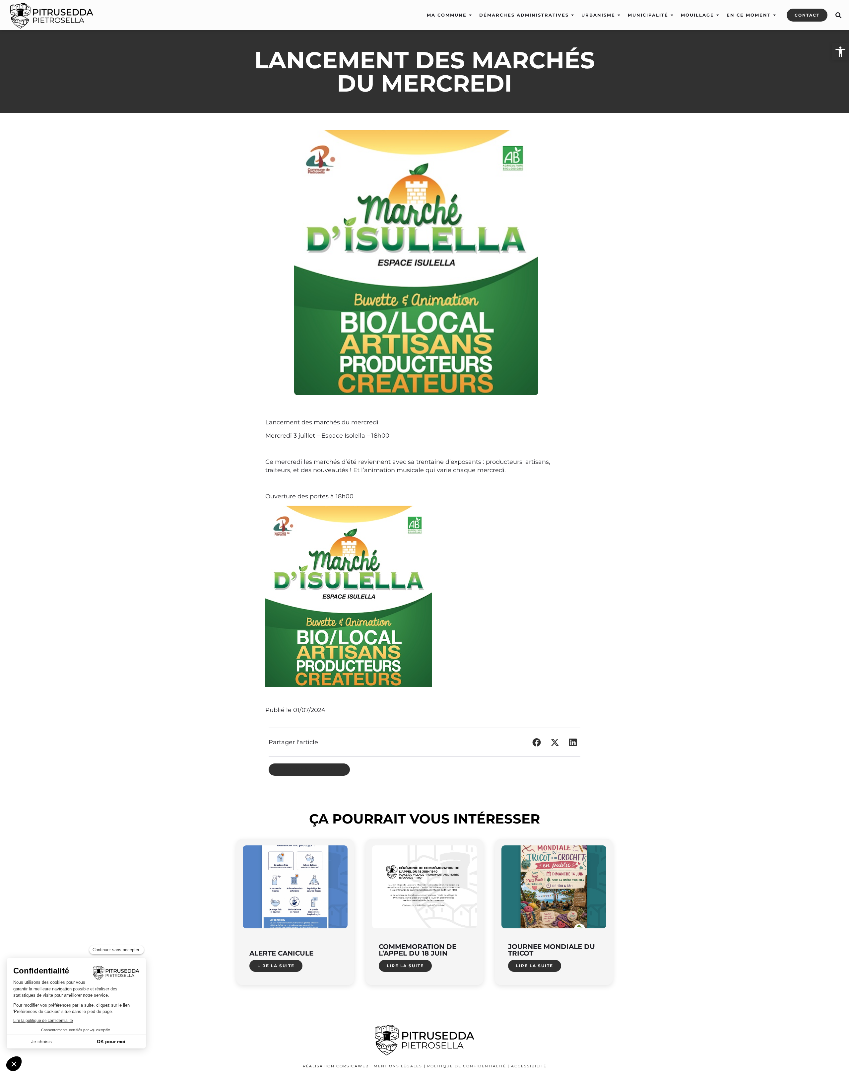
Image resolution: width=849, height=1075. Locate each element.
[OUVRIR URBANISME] (619, 15)
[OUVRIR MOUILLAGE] (718, 15)
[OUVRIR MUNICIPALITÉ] (672, 15)
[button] (838, 15)
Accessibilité (529, 1066)
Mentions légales (398, 1066)
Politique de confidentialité (466, 1066)
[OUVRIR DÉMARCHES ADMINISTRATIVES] (572, 15)
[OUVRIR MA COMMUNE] (470, 15)
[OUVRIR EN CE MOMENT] (774, 15)
